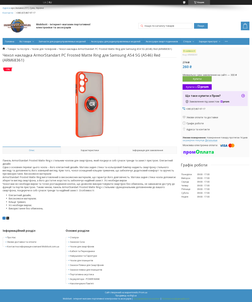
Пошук (200, 26)
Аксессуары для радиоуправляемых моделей (115, 41)
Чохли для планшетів (81, 260)
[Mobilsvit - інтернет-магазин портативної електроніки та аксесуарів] (18, 26)
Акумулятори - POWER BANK (85, 279)
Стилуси (74, 237)
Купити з (191, 87)
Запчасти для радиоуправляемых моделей (62, 41)
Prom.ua (143, 292)
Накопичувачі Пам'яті (82, 283)
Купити (197, 78)
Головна (9, 41)
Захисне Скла (77, 241)
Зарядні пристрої (208, 41)
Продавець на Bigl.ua (126, 295)
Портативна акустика (82, 274)
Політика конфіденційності (175, 298)
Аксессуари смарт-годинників (162, 41)
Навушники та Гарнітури (83, 255)
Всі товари (25, 41)
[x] (7, 218)
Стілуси (187, 41)
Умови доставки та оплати (21, 241)
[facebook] (4, 218)
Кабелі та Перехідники (82, 251)
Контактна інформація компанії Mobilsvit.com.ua (33, 246)
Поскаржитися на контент (146, 298)
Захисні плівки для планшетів (86, 269)
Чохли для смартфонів (82, 246)
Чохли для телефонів (44, 49)
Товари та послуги (18, 49)
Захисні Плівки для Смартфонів (87, 265)
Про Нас (11, 237)
